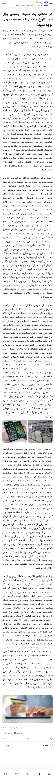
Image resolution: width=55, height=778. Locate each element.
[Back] (51, 3)
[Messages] (38, 774)
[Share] (51, 738)
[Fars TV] (27, 774)
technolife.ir (45, 687)
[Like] (4, 738)
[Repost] (39, 738)
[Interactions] (16, 774)
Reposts (7, 733)
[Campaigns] (49, 774)
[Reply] (27, 738)
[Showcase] (5, 774)
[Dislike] (15, 738)
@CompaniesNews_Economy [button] (28, 5)
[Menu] (8, 3)
